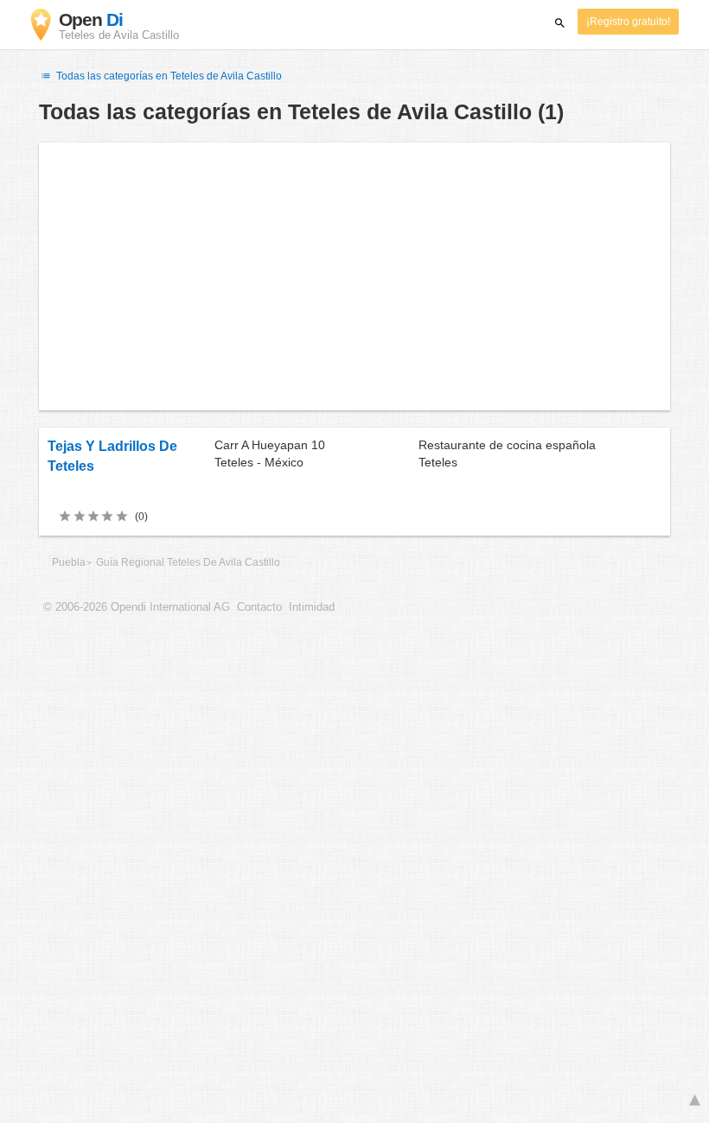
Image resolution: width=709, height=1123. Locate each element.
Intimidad (312, 607)
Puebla (69, 562)
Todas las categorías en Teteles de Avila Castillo (168, 76)
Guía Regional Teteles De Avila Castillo (188, 562)
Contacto (259, 607)
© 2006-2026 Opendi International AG (136, 607)
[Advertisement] (354, 276)
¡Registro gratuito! (628, 22)
